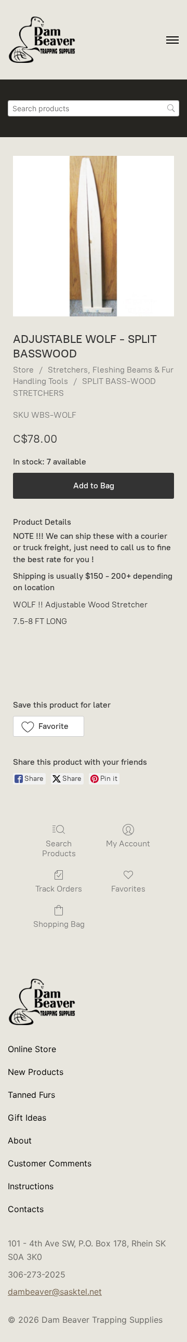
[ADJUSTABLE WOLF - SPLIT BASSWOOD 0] (93, 236)
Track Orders (58, 889)
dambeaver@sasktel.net (55, 1291)
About (20, 1140)
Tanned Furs (31, 1094)
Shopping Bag (59, 924)
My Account (128, 843)
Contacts (26, 1209)
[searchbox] (93, 108)
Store (23, 370)
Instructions (31, 1186)
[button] (48, 726)
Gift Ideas (27, 1117)
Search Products (59, 848)
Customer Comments (49, 1163)
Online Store (32, 1049)
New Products (35, 1072)
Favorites (128, 889)
